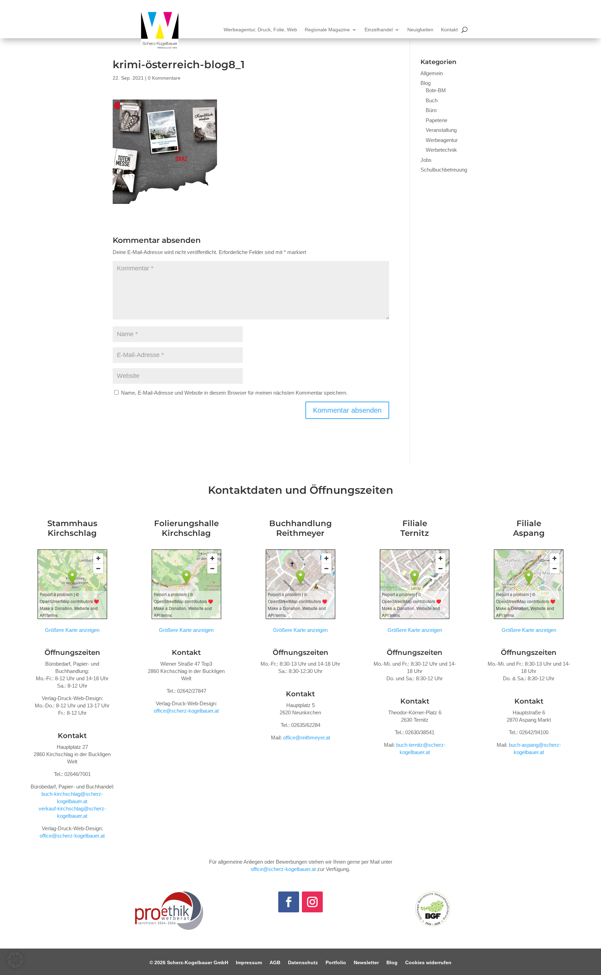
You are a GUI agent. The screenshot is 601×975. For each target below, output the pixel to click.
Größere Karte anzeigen (72, 630)
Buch (432, 100)
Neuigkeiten (420, 29)
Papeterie (436, 120)
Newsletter (366, 962)
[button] (15, 959)
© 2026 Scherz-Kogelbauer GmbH (189, 962)
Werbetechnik (441, 150)
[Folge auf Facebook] (288, 901)
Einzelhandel (378, 29)
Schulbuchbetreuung (443, 170)
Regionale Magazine (327, 29)
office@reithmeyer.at (306, 737)
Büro (431, 110)
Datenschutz (303, 962)
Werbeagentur (442, 140)
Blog (425, 83)
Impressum (249, 962)
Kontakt (449, 29)
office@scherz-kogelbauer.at (72, 836)
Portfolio (336, 962)
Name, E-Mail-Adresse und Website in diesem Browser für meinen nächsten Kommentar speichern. (234, 393)
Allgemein (431, 73)
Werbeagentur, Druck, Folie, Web (260, 29)
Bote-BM (436, 90)
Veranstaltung (441, 130)
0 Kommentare (164, 78)
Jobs (426, 160)
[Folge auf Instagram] (312, 901)
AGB (275, 962)
